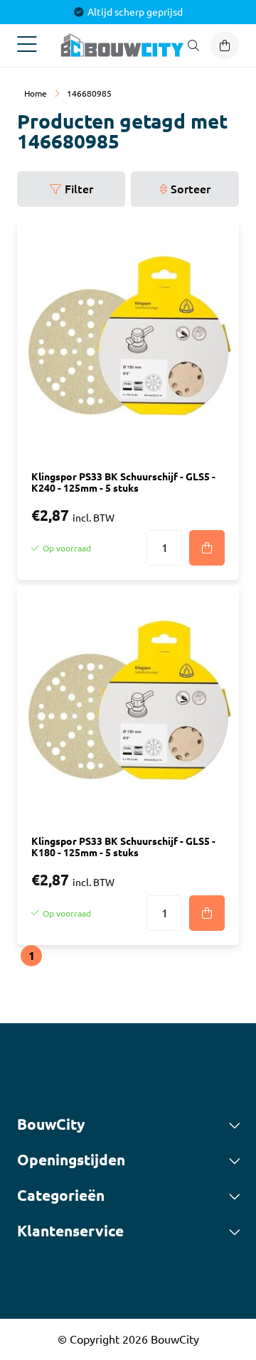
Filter (79, 188)
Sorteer (190, 188)
